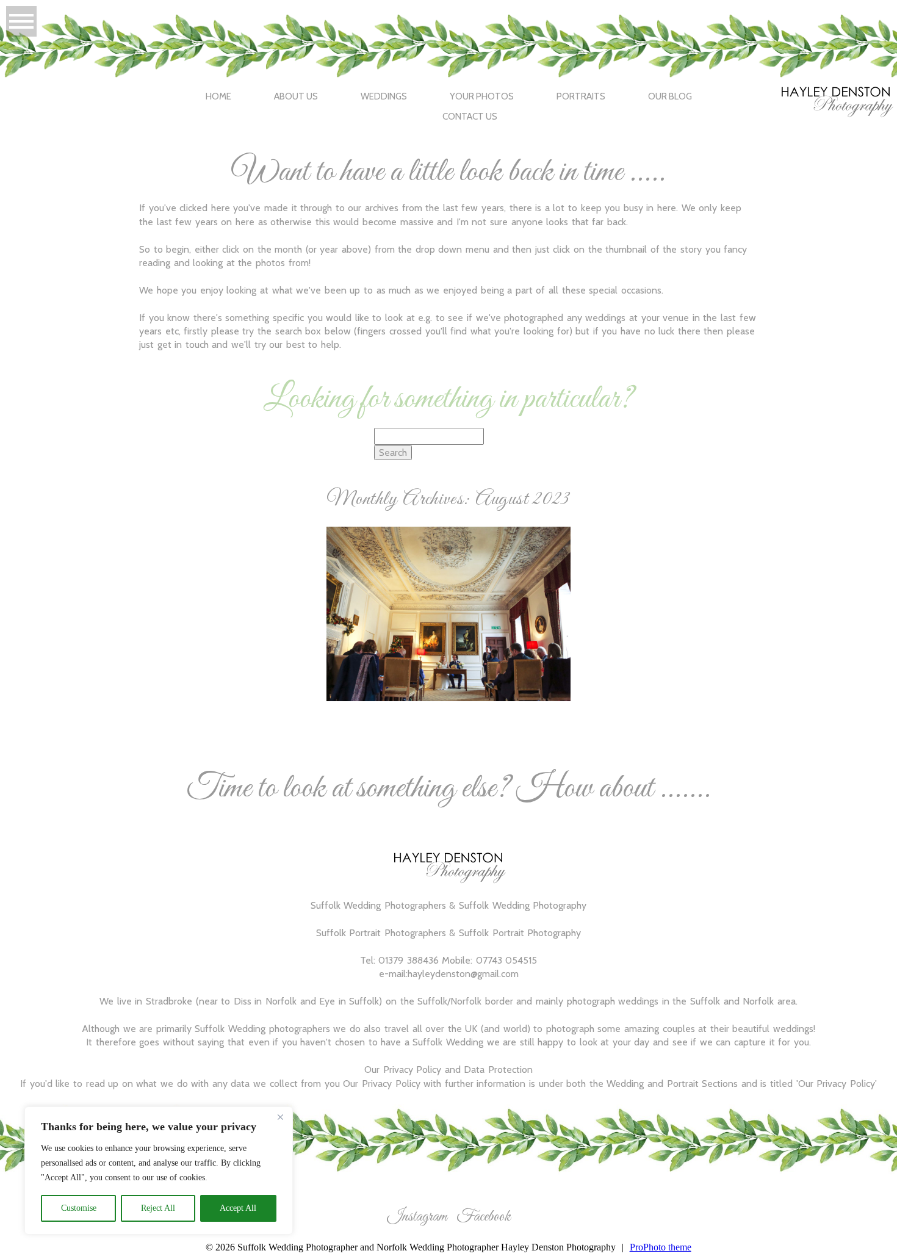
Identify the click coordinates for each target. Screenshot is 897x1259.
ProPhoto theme (660, 1247)
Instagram (417, 1217)
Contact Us (469, 116)
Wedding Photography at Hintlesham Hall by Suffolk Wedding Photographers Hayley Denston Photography (447, 572)
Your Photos (482, 96)
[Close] (280, 1116)
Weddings (384, 96)
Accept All (238, 1208)
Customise (78, 1208)
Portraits (581, 96)
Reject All (158, 1208)
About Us (296, 96)
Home (218, 96)
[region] (158, 1170)
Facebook (483, 1217)
